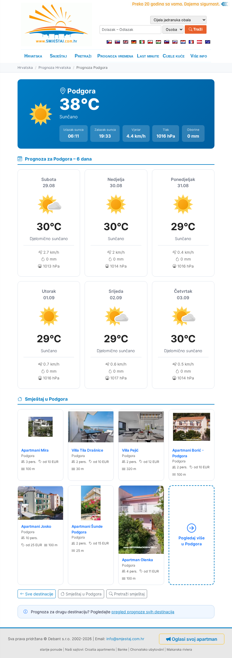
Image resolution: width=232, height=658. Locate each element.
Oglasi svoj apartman (194, 639)
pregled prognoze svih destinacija (142, 611)
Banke (122, 649)
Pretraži (83, 56)
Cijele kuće (173, 56)
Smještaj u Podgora (84, 593)
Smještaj (58, 56)
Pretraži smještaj (129, 593)
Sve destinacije (39, 593)
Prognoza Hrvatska (54, 67)
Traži (197, 29)
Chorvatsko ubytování (147, 649)
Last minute (148, 56)
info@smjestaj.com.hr (125, 638)
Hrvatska (33, 56)
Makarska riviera (179, 649)
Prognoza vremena (115, 56)
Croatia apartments (100, 649)
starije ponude (51, 649)
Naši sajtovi (74, 649)
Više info (198, 56)
